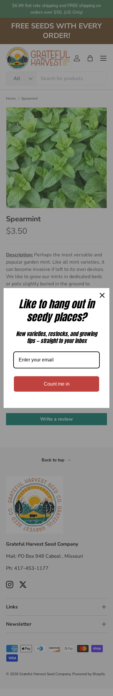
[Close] (102, 295)
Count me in (57, 383)
